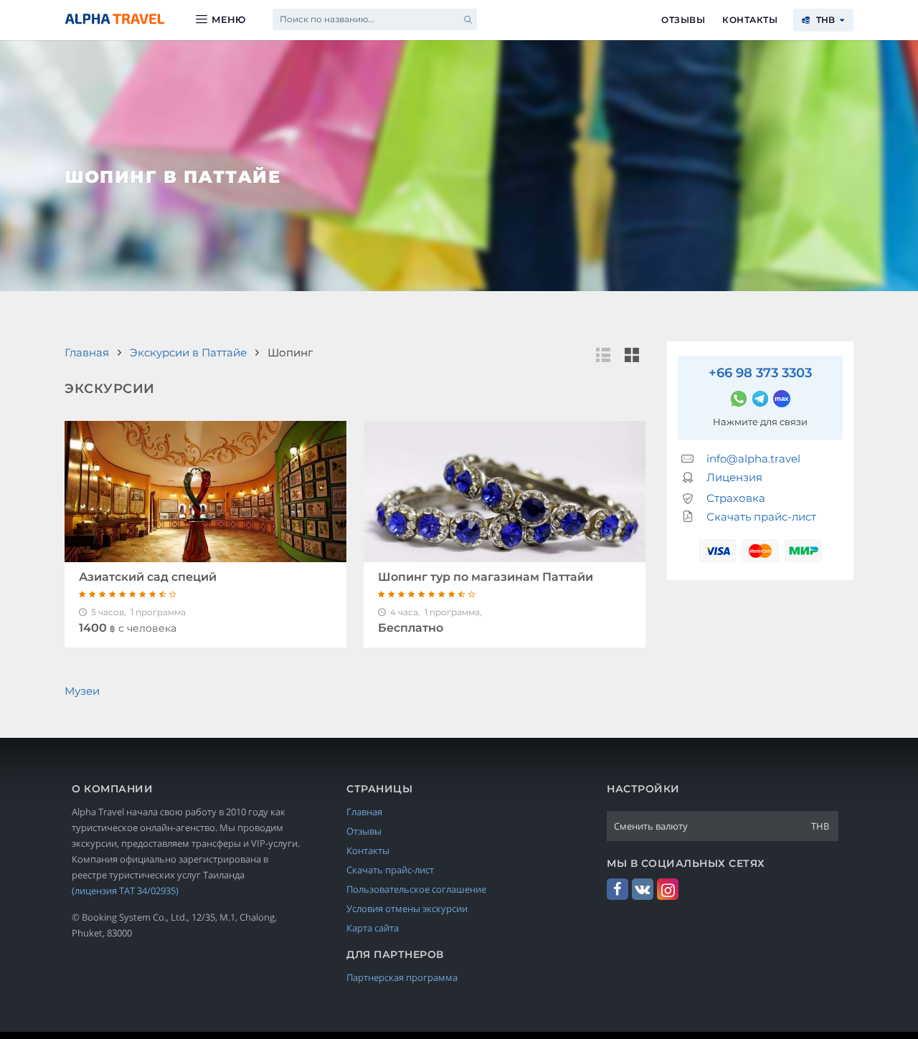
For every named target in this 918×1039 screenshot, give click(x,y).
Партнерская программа (402, 977)
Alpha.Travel (115, 19)
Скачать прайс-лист (761, 516)
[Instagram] (667, 889)
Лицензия (734, 477)
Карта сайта (372, 927)
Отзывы (683, 19)
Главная (364, 811)
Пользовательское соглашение (416, 889)
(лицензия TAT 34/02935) (125, 890)
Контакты (749, 19)
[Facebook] (617, 889)
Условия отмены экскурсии (407, 908)
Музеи (82, 691)
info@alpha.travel (753, 458)
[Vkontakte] (642, 889)
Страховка (735, 498)
